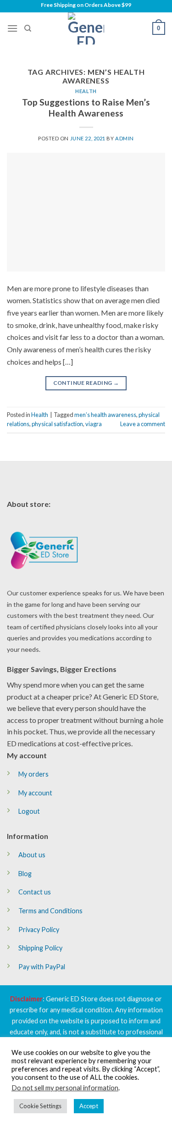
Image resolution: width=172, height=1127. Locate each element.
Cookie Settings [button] (40, 1106)
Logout (29, 811)
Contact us (34, 892)
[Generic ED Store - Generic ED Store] (86, 28)
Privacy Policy (38, 929)
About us (31, 855)
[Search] (27, 28)
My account (35, 793)
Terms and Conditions (50, 911)
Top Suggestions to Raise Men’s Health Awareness (86, 108)
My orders (33, 774)
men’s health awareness (105, 414)
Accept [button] (88, 1106)
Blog (25, 873)
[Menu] (12, 28)
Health (85, 91)
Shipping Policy (40, 948)
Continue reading (86, 382)
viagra (93, 423)
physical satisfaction (57, 423)
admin (124, 138)
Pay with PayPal (41, 967)
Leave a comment (142, 423)
